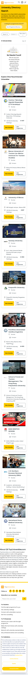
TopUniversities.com (5, 552)
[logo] (7, 2)
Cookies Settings (14, 658)
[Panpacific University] (5, 288)
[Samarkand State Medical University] (5, 521)
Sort (23, 41)
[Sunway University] (5, 241)
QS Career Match (5, 572)
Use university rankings (7, 609)
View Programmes (19, 127)
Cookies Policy (18, 655)
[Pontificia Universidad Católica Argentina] (5, 330)
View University (9, 127)
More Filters (23, 33)
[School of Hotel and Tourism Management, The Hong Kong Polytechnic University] (5, 377)
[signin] (22, 2)
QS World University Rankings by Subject (11, 559)
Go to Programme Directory (13, 27)
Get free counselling (7, 614)
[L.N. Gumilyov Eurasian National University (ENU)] (5, 471)
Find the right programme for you (10, 607)
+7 (23, 487)
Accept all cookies (14, 668)
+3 (12, 344)
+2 (13, 536)
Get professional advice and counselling (12, 632)
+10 (12, 443)
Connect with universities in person (11, 612)
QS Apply (9, 565)
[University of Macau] (5, 198)
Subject (13, 34)
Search (5, 34)
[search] (19, 2)
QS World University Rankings (15, 557)
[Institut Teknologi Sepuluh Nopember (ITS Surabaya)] (5, 101)
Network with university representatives (12, 630)
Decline (14, 663)
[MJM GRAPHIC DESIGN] (5, 430)
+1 (9, 169)
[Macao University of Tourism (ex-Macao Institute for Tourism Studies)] (5, 152)
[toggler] (25, 2)
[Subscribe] (24, 598)
